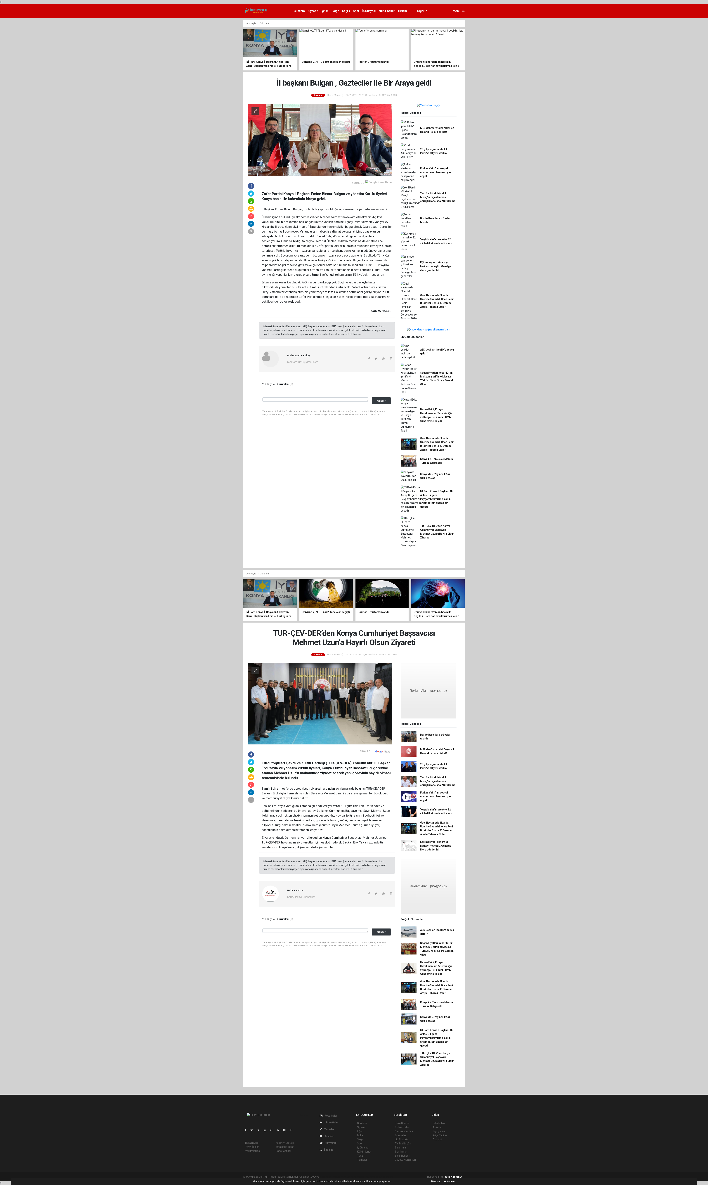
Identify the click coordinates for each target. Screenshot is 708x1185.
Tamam (450, 1181)
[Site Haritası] (286, 1130)
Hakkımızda (251, 1142)
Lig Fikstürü (401, 1139)
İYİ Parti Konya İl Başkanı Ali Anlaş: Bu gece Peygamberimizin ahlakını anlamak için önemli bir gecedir (436, 499)
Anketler (437, 1127)
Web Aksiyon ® (453, 1176)
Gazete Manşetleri (405, 1159)
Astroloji (437, 1139)
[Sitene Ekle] (292, 1130)
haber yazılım (373, 1176)
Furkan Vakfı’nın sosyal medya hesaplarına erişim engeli (435, 172)
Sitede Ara (439, 1123)
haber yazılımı (328, 1176)
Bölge (335, 11)
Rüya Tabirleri (440, 1135)
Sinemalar (401, 1147)
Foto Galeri (331, 1115)
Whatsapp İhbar (285, 1146)
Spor (356, 11)
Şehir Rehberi (402, 1155)
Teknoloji (362, 1159)
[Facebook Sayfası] (247, 1130)
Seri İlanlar (401, 1151)
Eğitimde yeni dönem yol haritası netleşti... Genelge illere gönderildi (435, 266)
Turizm (402, 11)
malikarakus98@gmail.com (302, 362)
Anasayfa (251, 23)
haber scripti (358, 1176)
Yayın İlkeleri (252, 1146)
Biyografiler (439, 1131)
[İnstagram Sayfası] (259, 1130)
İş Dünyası (369, 11)
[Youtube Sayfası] (266, 1130)
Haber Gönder (283, 1150)
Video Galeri (331, 1122)
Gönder (381, 400)
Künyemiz (330, 1142)
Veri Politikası (252, 1150)
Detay (436, 1181)
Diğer (421, 11)
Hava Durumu (402, 1123)
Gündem (299, 11)
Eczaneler (400, 1135)
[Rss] (279, 1130)
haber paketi (343, 1176)
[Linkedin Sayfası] (272, 1130)
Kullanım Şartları (285, 1142)
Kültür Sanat (387, 11)
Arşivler (329, 1136)
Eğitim (324, 11)
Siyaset (312, 11)
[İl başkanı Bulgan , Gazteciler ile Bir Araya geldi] (320, 139)
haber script (387, 1176)
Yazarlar (329, 1129)
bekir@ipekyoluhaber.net (301, 896)
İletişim (328, 1149)
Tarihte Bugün (403, 1143)
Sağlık (346, 11)
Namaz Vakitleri (404, 1131)
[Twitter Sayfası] (253, 1130)
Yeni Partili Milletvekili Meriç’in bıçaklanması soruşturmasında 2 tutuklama (437, 197)
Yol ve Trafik (402, 1127)
